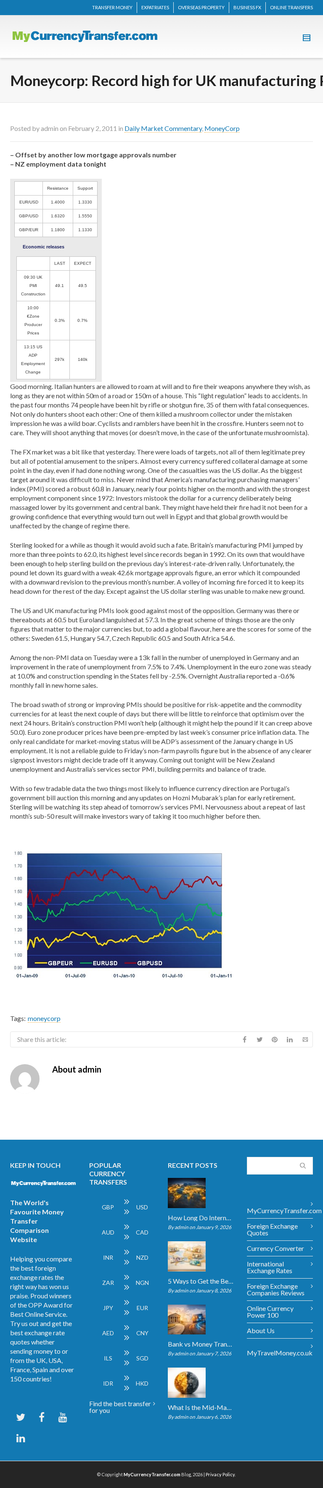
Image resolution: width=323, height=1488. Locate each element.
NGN (142, 1282)
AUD (108, 1232)
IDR (108, 1383)
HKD (142, 1383)
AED (108, 1333)
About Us (261, 1330)
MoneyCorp (222, 128)
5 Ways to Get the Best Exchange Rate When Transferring (201, 1281)
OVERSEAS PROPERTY (201, 7)
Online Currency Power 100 (270, 1311)
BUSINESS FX (247, 7)
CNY (142, 1333)
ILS (108, 1358)
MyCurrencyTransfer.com (280, 1210)
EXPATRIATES (155, 7)
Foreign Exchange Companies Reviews (275, 1289)
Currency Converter (275, 1248)
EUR (142, 1307)
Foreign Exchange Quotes (272, 1229)
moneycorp (44, 1018)
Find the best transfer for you (120, 1406)
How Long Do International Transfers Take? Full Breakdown (201, 1217)
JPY (108, 1307)
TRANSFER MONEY (112, 7)
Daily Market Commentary (163, 128)
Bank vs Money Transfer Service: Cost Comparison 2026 (201, 1344)
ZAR (108, 1282)
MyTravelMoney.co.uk (279, 1353)
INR (108, 1257)
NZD (142, 1257)
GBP (108, 1207)
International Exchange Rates (269, 1267)
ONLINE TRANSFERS (291, 7)
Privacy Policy (220, 1474)
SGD (142, 1358)
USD (142, 1207)
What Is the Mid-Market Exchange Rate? (201, 1407)
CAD (142, 1232)
